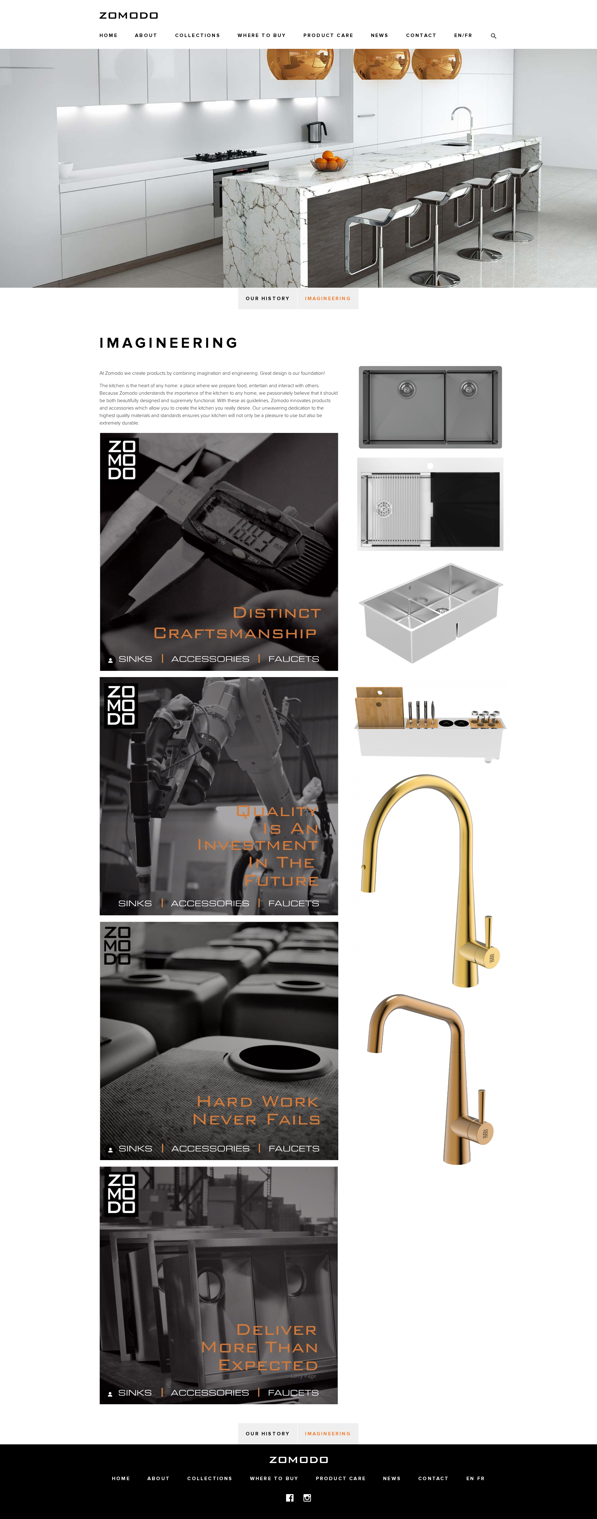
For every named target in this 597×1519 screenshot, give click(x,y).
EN (458, 35)
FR (469, 35)
